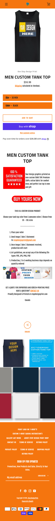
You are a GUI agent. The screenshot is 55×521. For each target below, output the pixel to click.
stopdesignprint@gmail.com (25, 240)
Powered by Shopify (27, 501)
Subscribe (42, 476)
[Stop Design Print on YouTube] (34, 491)
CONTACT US (34, 291)
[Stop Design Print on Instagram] (29, 491)
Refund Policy (27, 454)
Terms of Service (26, 442)
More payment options (27, 133)
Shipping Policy (43, 449)
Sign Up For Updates (27, 461)
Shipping (18, 86)
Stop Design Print (33, 498)
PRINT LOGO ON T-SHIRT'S (27, 429)
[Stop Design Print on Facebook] (20, 491)
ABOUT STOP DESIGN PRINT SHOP (36, 438)
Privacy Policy (11, 449)
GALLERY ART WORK (13, 438)
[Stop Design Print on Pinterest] (25, 491)
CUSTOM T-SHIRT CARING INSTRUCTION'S (27, 434)
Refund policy (42, 442)
